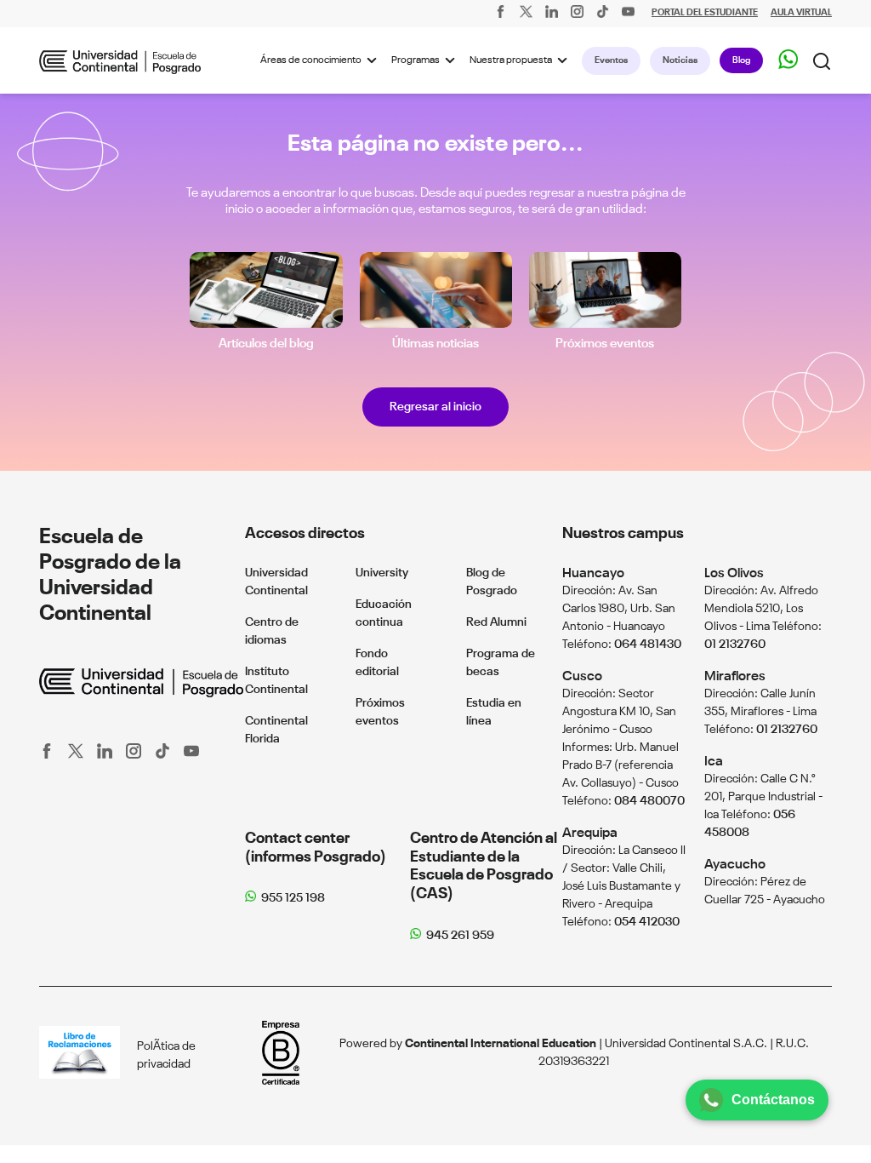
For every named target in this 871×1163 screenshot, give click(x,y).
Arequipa (590, 833)
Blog (741, 60)
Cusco (582, 676)
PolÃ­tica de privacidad (166, 1055)
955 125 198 (293, 898)
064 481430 (647, 644)
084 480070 (649, 801)
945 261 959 (460, 936)
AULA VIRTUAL (801, 13)
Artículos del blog (266, 343)
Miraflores (735, 676)
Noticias (680, 60)
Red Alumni (496, 622)
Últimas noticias (435, 343)
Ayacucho (735, 864)
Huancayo (593, 573)
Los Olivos (734, 573)
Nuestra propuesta (511, 60)
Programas (415, 60)
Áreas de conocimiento (310, 60)
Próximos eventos (604, 343)
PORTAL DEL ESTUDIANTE (705, 13)
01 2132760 (735, 644)
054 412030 (647, 922)
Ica (713, 761)
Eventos (611, 60)
